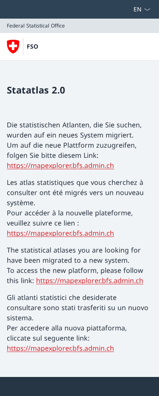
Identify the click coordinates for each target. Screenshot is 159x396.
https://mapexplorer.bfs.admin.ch (60, 165)
